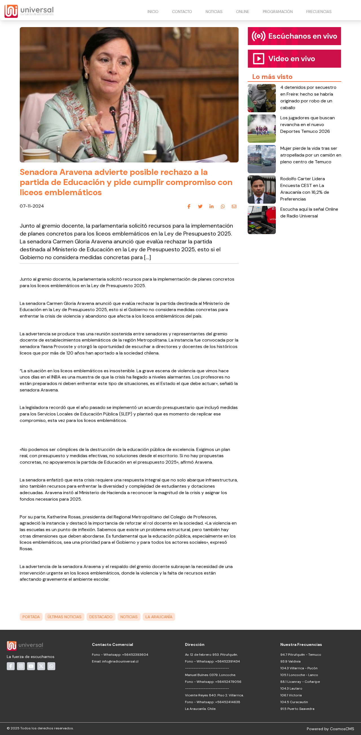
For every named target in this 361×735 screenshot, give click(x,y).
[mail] (234, 206)
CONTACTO (182, 11)
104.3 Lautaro (291, 688)
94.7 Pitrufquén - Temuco (300, 654)
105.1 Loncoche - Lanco (299, 675)
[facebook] (188, 206)
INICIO (153, 11)
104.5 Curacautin (294, 702)
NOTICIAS (214, 11)
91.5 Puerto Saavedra (297, 709)
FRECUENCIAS (319, 11)
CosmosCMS (342, 728)
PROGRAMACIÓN (278, 11)
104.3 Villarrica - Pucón (299, 668)
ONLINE (242, 11)
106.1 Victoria (291, 695)
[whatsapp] (222, 206)
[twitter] (200, 206)
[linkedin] (211, 206)
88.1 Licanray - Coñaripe (300, 681)
